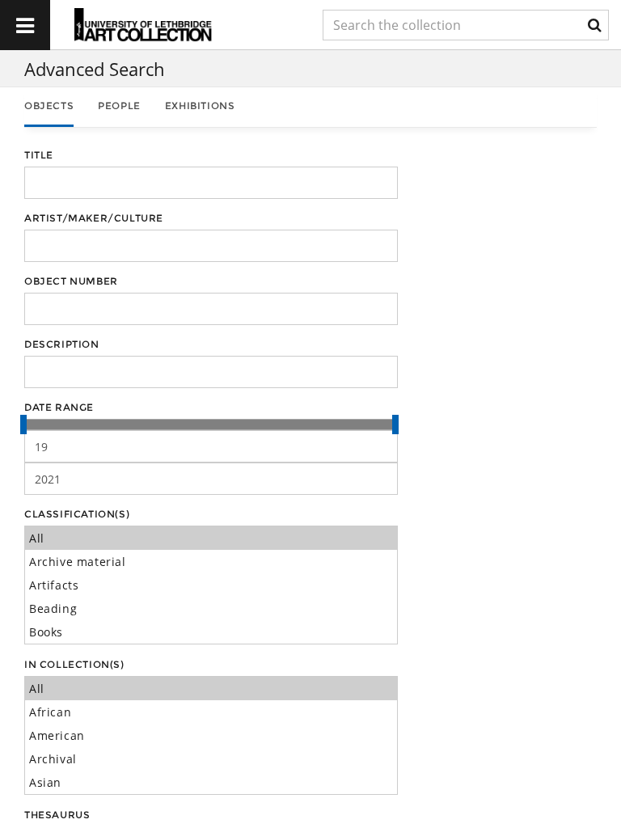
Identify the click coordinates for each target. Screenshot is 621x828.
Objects (49, 105)
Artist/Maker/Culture (93, 218)
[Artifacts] (211, 585)
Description (61, 344)
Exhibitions (200, 105)
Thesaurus (57, 815)
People (119, 105)
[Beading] (211, 608)
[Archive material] (211, 561)
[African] (211, 712)
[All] (211, 538)
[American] (211, 735)
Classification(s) (76, 514)
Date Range (59, 407)
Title (38, 155)
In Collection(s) (74, 664)
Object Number (71, 281)
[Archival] (211, 759)
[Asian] (211, 782)
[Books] (211, 632)
